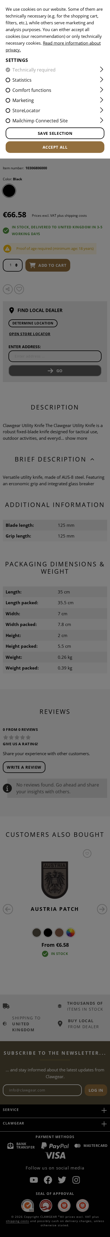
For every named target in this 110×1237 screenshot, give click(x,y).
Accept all (55, 147)
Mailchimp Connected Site (40, 121)
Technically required (34, 70)
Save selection (55, 133)
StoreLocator (26, 110)
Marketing (23, 100)
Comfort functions (31, 90)
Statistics (22, 80)
